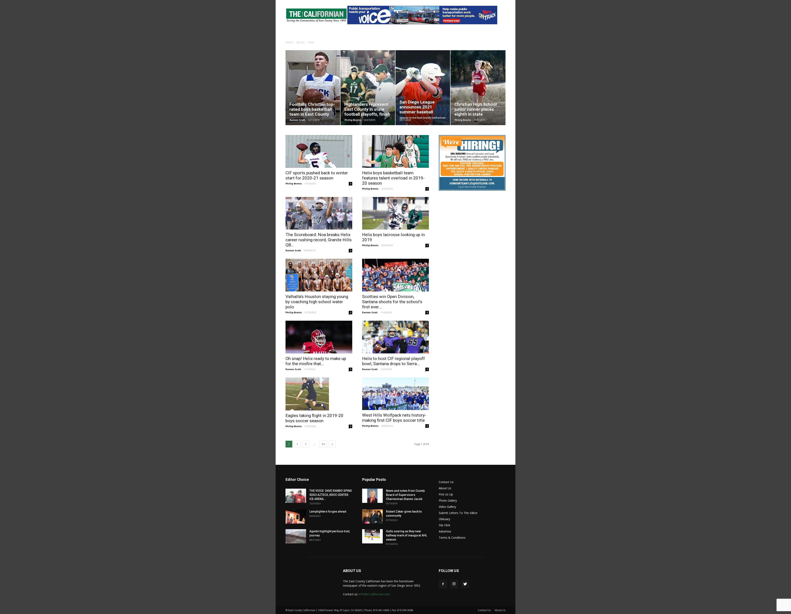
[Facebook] (443, 584)
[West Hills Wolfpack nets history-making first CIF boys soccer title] (395, 393)
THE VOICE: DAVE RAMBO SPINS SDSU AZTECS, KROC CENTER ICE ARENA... (330, 495)
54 (323, 444)
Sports (300, 42)
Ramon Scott (297, 119)
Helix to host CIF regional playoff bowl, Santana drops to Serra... (393, 361)
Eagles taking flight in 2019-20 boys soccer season (314, 418)
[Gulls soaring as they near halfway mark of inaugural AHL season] (372, 536)
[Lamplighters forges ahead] (296, 516)
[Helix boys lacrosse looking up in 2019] (395, 213)
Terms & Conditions (452, 537)
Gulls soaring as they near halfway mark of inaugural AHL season (406, 535)
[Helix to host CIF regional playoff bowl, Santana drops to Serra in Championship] (395, 337)
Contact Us (446, 482)
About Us (445, 488)
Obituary (444, 519)
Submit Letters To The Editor (458, 513)
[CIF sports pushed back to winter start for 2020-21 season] (319, 151)
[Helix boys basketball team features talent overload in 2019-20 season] (395, 151)
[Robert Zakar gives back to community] (372, 516)
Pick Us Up (446, 494)
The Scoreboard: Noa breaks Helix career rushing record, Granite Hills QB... (319, 239)
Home (289, 42)
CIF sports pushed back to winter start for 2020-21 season (317, 175)
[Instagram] (454, 584)
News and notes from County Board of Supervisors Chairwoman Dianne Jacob (405, 495)
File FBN (444, 525)
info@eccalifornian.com (374, 594)
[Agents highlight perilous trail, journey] (296, 536)
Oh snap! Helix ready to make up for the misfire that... (316, 361)
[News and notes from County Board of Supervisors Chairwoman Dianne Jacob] (372, 496)
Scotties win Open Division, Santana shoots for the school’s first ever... (392, 301)
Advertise (445, 531)
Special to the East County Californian (423, 117)
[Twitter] (465, 584)
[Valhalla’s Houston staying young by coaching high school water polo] (319, 275)
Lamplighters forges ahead (327, 511)
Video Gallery (447, 507)
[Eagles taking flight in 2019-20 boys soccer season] (319, 393)
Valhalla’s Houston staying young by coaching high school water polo (317, 301)
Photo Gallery (448, 500)
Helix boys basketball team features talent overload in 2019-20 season (393, 178)
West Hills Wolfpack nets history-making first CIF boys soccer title (394, 418)
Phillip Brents (353, 119)
